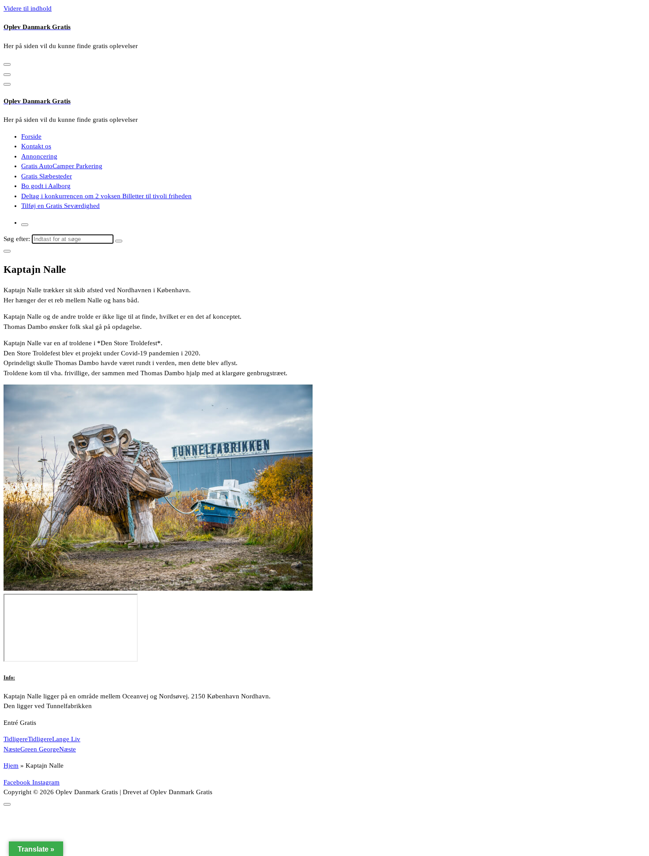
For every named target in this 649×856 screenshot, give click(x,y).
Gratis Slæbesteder (46, 176)
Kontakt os (36, 146)
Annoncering (39, 156)
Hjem (11, 765)
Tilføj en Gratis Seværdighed (60, 205)
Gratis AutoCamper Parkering (61, 166)
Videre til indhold (28, 8)
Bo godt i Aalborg (46, 185)
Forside (31, 136)
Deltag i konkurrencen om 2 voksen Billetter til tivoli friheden (106, 196)
